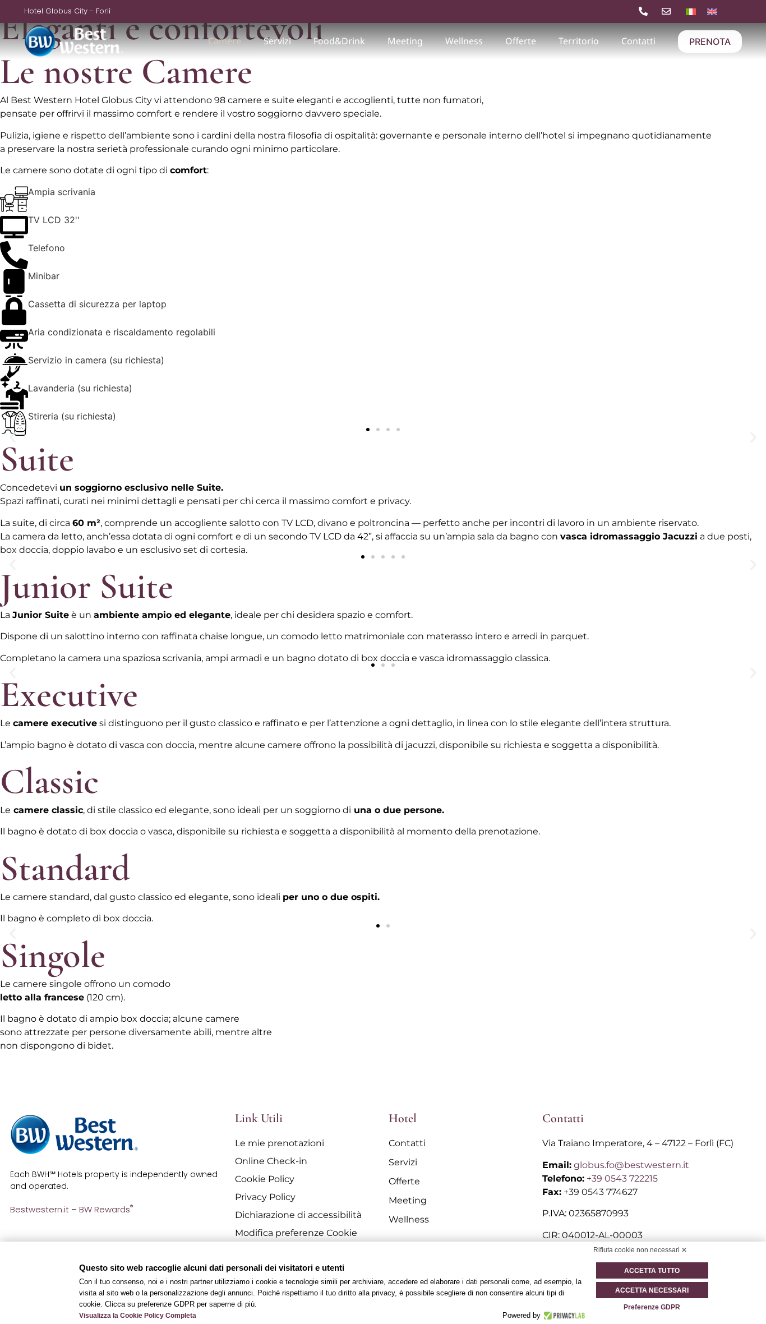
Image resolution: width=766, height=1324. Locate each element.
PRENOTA (710, 41)
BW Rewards (106, 1209)
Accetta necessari (652, 1290)
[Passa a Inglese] (712, 11)
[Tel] (646, 11)
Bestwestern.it (39, 1209)
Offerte (520, 41)
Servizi (277, 41)
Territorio (579, 41)
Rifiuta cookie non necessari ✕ (640, 1250)
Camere (224, 41)
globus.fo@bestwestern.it (631, 1165)
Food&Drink (339, 41)
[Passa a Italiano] (691, 11)
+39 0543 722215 (622, 1178)
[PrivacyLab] (563, 1315)
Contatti (638, 41)
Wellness (464, 41)
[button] (13, 438)
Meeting (405, 41)
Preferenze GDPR (652, 1307)
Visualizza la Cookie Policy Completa (137, 1316)
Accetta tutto (652, 1271)
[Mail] (669, 11)
